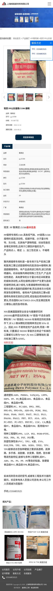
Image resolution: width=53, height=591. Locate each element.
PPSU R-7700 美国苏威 (38, 562)
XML (45, 584)
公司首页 (6, 570)
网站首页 (16, 38)
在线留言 (28, 573)
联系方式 (17, 573)
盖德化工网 (26, 588)
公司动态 (28, 570)
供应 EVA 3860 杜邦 (14, 563)
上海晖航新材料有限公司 (34, 584)
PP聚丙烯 (35, 38)
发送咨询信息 (28, 137)
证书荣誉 (6, 573)
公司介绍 (17, 570)
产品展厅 (26, 38)
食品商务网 (34, 588)
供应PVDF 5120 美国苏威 (38, 532)
